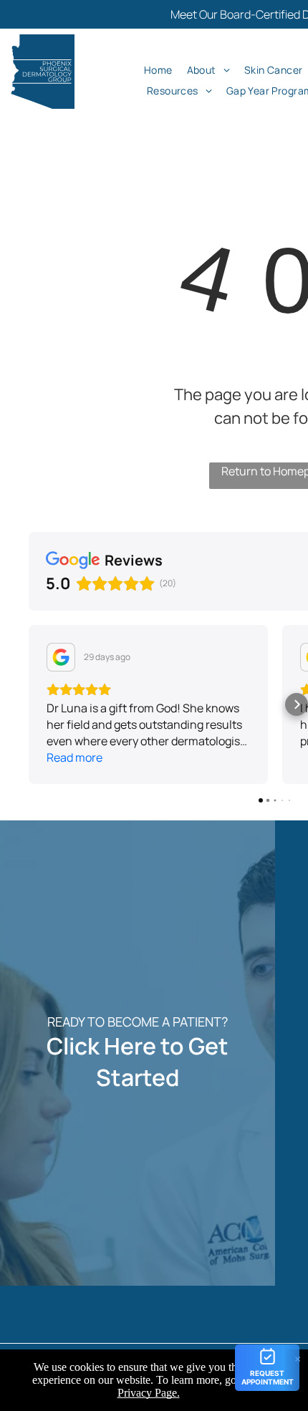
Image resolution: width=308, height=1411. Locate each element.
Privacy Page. (148, 1393)
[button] (28, 704)
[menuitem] (158, 69)
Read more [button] (74, 757)
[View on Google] (61, 657)
